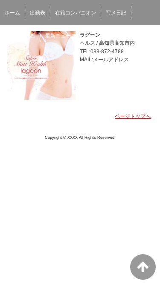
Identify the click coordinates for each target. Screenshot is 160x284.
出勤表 (37, 13)
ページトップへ (133, 116)
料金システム (20, 36)
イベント (96, 36)
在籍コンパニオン (75, 13)
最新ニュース (60, 36)
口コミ (123, 36)
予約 (40, 59)
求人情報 (15, 59)
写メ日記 (116, 13)
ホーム (12, 13)
